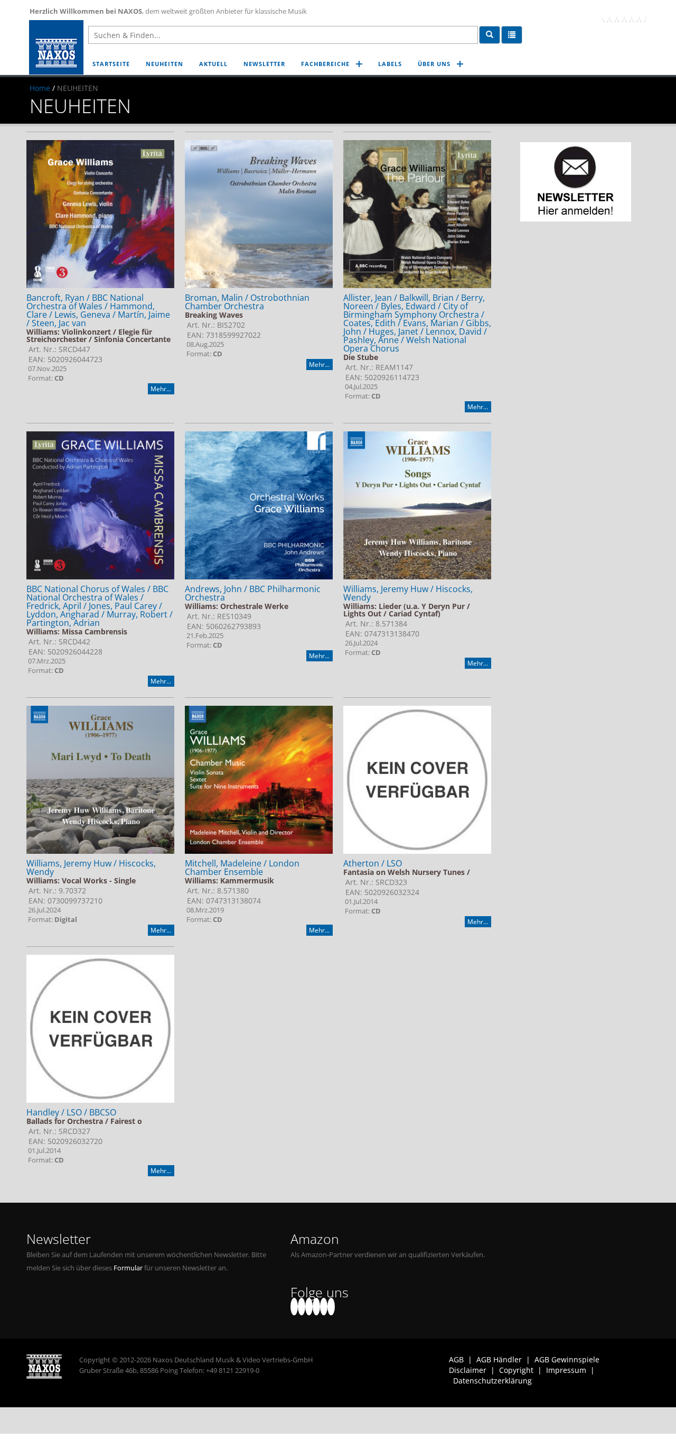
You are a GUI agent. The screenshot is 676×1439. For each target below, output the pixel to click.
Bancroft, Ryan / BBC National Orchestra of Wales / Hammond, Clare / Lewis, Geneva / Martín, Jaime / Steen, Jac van (98, 310)
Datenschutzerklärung (492, 1381)
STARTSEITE (111, 64)
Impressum (566, 1370)
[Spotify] (642, 13)
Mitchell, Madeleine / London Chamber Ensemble (242, 867)
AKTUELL (213, 64)
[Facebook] (605, 13)
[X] (613, 13)
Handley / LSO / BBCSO (71, 1112)
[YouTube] (620, 13)
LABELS (390, 64)
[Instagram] (635, 13)
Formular (128, 1267)
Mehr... (161, 388)
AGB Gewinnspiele (566, 1359)
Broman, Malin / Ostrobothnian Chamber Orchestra (247, 302)
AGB (456, 1359)
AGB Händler (499, 1359)
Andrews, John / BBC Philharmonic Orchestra (253, 593)
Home (40, 88)
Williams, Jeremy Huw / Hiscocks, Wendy (408, 593)
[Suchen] (489, 35)
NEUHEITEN (164, 64)
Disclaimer (467, 1370)
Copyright (516, 1370)
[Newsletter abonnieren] (575, 182)
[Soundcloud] (628, 13)
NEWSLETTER (264, 64)
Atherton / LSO (372, 863)
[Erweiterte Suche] (511, 35)
